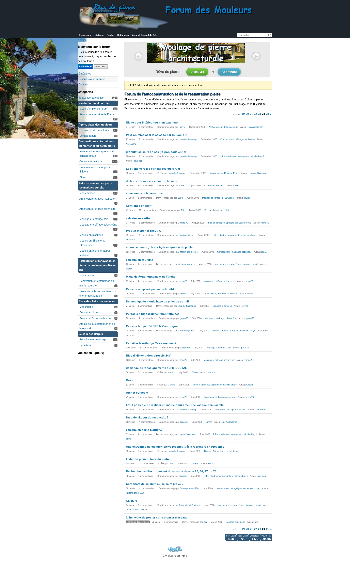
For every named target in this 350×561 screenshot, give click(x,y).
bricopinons (261, 409)
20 (247, 113)
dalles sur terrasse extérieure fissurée (152, 181)
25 (267, 113)
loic (205, 522)
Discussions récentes (92, 79)
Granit (130, 380)
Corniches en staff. (139, 205)
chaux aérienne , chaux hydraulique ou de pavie (159, 247)
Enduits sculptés (89, 312)
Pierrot (182, 127)
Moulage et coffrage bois (93, 218)
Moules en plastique (91, 234)
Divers (83, 177)
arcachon (130, 239)
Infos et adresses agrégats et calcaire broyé (242, 156)
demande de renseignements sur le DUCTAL (156, 367)
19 (243, 113)
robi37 (264, 252)
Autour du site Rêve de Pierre (96, 114)
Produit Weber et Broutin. (143, 230)
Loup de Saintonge (188, 139)
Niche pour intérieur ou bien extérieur (152, 122)
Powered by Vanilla (175, 549)
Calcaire (131, 500)
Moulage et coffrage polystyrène (98, 224)
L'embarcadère (87, 135)
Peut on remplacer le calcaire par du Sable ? (156, 134)
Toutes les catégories (91, 97)
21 (251, 113)
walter (182, 185)
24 (263, 113)
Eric (183, 210)
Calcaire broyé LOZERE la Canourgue (152, 326)
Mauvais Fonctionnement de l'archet (151, 276)
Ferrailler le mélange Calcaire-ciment (151, 343)
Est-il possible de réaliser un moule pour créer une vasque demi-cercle (175, 405)
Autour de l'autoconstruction (95, 318)
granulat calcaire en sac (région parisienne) (156, 151)
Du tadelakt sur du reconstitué (147, 417)
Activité (99, 35)
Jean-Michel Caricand (189, 505)
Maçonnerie (86, 306)
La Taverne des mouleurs (94, 130)
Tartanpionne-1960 (189, 488)
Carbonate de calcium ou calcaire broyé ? (155, 483)
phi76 (128, 439)
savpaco (138, 161)
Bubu (180, 198)
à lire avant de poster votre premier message (156, 517)
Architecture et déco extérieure (97, 208)
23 (259, 113)
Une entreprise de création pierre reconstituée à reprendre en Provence (175, 446)
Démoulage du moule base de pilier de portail (157, 301)
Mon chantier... (88, 193)
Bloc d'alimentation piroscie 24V (148, 355)
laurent (171, 372)
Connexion (85, 66)
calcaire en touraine (139, 259)
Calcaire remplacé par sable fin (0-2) (151, 289)
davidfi (246, 198)
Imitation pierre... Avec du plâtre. (148, 459)
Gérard (171, 384)
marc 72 (184, 222)
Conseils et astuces (91, 161)
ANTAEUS (131, 144)
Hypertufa (85, 345)
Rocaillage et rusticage (92, 339)
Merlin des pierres (189, 252)
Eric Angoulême (255, 127)
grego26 (225, 210)
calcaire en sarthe (138, 218)
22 (255, 113)
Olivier (183, 293)
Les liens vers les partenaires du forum (153, 168)
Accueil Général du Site (144, 35)
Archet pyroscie (137, 392)
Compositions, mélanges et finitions (237, 139)
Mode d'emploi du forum (93, 108)
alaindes (183, 476)
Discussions (85, 35)
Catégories (123, 35)
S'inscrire (100, 66)
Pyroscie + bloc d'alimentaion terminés (152, 313)
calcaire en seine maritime (144, 429)
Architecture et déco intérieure (97, 198)
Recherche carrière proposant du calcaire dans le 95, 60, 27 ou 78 (171, 471)
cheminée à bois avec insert (145, 193)
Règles (110, 35)
